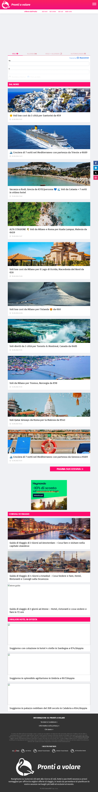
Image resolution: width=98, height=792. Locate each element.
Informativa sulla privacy (82, 737)
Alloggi (30, 54)
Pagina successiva (69, 469)
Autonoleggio (77, 54)
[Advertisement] (49, 32)
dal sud (60, 11)
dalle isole (68, 11)
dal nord (44, 11)
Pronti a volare (21, 5)
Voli (14, 54)
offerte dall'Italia (30, 11)
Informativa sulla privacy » (49, 726)
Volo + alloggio (52, 54)
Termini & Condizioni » (49, 722)
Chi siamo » (49, 729)
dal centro (52, 11)
